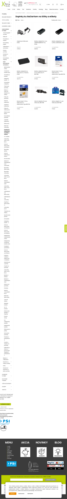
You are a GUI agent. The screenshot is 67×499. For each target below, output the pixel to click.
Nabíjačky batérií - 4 (6, 79)
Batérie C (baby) (6, 276)
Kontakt (62, 9)
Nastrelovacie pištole (7, 263)
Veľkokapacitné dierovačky (7, 193)
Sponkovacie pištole (7, 215)
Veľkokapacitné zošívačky (7, 198)
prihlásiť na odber (5, 404)
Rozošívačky (7, 158)
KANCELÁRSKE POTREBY (5, 30)
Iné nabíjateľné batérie (7, 321)
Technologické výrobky (6, 33)
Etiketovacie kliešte (7, 112)
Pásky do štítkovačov (7, 109)
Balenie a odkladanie (5, 358)
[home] (5, 4)
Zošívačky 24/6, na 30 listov (6, 271)
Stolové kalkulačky (6, 101)
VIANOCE (4, 389)
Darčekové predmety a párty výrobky (6, 369)
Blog (46, 9)
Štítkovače (6, 123)
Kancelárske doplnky (6, 58)
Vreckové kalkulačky (6, 105)
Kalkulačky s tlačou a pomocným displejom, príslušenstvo (7, 351)
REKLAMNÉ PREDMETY (6, 17)
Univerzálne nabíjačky (6, 83)
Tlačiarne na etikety (7, 211)
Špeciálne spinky (6, 150)
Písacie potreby (5, 51)
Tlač (23, 9)
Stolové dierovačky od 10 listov (6, 146)
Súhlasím (12, 493)
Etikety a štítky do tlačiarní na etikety (6, 92)
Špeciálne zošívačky (6, 172)
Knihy (4, 365)
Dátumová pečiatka (6, 285)
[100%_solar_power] (17, 4)
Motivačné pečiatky (6, 333)
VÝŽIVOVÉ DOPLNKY (6, 383)
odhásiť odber (3, 407)
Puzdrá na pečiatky (6, 266)
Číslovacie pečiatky (6, 87)
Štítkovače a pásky (7, 330)
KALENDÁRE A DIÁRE (6, 26)
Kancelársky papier (6, 43)
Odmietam (30, 493)
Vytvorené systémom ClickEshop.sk (33, 498)
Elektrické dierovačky (6, 296)
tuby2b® (4, 386)
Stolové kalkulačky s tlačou (7, 155)
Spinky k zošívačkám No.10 (7, 292)
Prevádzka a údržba (6, 39)
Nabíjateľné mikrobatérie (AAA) (7, 237)
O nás (13, 9)
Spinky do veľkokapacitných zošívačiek (7, 163)
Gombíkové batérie (7, 75)
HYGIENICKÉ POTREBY (4, 375)
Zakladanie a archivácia (6, 47)
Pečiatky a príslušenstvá (7, 338)
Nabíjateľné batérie (7, 326)
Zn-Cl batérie (6, 308)
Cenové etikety (6, 300)
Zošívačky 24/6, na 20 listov (6, 187)
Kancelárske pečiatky (7, 116)
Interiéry (35, 9)
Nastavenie (21, 493)
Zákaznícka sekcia (53, 9)
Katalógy (41, 9)
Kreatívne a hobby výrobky (6, 362)
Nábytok (5, 36)
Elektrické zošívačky (6, 126)
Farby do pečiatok (6, 97)
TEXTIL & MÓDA (5, 20)
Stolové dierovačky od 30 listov (7, 251)
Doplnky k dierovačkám (6, 203)
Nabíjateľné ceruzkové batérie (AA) (7, 242)
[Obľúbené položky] (57, 4)
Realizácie (28, 9)
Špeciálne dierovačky (6, 168)
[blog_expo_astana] (33, 466)
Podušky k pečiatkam (6, 247)
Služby (18, 9)
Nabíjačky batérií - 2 (6, 221)
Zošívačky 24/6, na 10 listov (6, 140)
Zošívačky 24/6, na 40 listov (7, 177)
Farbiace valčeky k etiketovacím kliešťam (6, 258)
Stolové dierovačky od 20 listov (7, 226)
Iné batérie (6, 218)
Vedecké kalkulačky (6, 120)
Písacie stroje (5, 317)
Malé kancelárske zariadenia (6, 63)
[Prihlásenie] (53, 4)
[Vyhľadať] (26, 4)
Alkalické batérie (6, 304)
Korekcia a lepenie (5, 55)
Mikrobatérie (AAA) (7, 68)
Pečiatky (6, 288)
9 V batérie (6, 136)
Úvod (9, 9)
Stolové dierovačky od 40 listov (7, 232)
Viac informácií (38, 490)
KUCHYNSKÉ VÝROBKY (4, 379)
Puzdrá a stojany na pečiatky (6, 344)
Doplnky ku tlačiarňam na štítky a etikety (7, 132)
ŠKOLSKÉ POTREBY (6, 23)
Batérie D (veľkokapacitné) (7, 280)
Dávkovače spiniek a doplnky (6, 312)
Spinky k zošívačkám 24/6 (7, 182)
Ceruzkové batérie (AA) (7, 71)
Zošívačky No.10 (6, 208)
